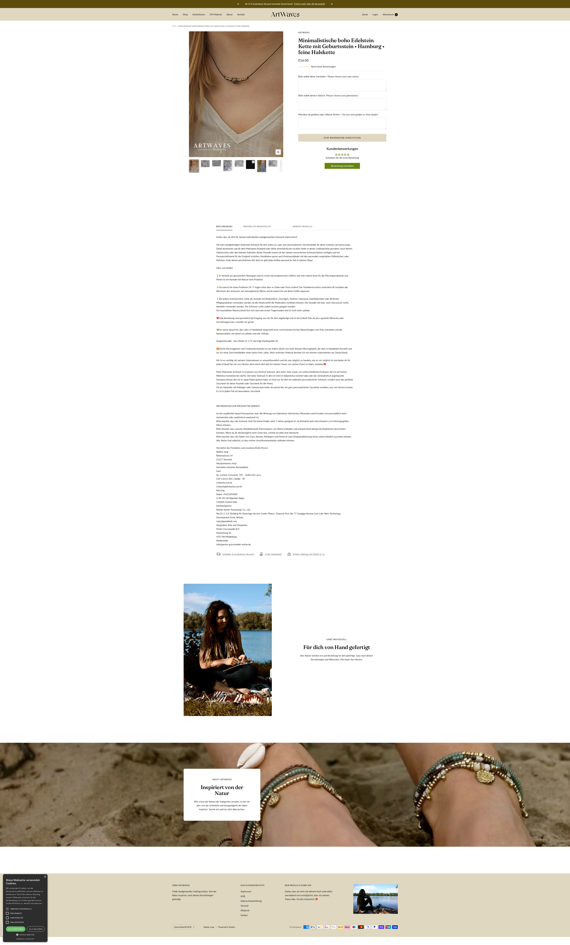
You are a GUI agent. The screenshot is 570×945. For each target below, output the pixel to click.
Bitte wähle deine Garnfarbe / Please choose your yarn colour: (328, 76)
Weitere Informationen (33, 903)
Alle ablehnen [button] (35, 929)
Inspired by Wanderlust (257, 226)
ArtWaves (304, 32)
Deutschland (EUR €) (182, 927)
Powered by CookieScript (25, 939)
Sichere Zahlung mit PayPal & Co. (309, 554)
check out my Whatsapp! (304, 4)
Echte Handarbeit (273, 554)
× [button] (45, 877)
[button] (25, 934)
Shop (185, 14)
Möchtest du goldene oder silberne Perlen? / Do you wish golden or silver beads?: (338, 114)
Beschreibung (224, 226)
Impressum (246, 891)
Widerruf (245, 910)
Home (175, 14)
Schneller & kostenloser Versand (238, 554)
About (229, 14)
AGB (243, 896)
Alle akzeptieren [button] (15, 929)
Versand (244, 905)
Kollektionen (199, 14)
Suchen (244, 915)
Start (174, 26)
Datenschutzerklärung (251, 901)
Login (375, 14)
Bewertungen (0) (302, 226)
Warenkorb (390, 14)
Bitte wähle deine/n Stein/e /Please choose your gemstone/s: (328, 95)
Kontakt (241, 14)
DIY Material (216, 14)
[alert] (25, 908)
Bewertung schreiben (342, 165)
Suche (365, 14)
